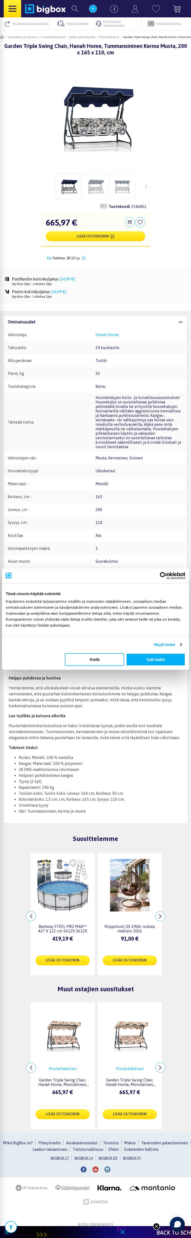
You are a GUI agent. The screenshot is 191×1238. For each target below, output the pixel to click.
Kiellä (94, 659)
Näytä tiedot (164, 644)
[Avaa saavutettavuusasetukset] (11, 1227)
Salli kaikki (155, 659)
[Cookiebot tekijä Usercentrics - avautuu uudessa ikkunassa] (163, 575)
